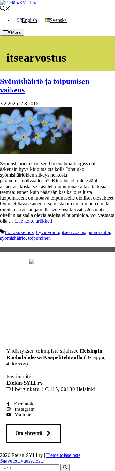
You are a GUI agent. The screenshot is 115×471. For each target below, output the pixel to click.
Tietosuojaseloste (63, 455)
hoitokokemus (19, 232)
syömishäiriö (13, 238)
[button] (5, 9)
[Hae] (65, 467)
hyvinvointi (47, 232)
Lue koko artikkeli (33, 221)
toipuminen (39, 238)
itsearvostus (73, 232)
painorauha (99, 232)
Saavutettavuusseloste (22, 461)
